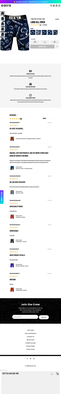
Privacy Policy (30, 346)
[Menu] (59, 5)
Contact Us (30, 337)
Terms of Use (30, 349)
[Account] (54, 5)
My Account (30, 340)
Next (26, 34)
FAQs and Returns (30, 333)
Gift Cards (30, 330)
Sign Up (43, 317)
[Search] (51, 5)
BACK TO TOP (3, 370)
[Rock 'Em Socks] (5, 5)
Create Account (30, 343)
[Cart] (57, 5)
